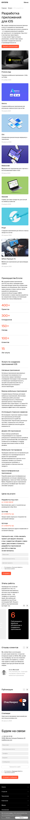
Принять (22, 817)
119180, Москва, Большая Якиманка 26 (13, 738)
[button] (24, 605)
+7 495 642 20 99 (7, 736)
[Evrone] (5, 2)
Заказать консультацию (10, 46)
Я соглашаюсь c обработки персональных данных (13, 568)
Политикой (14, 567)
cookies (11, 813)
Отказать (8, 817)
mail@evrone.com (7, 740)
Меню (26, 2)
